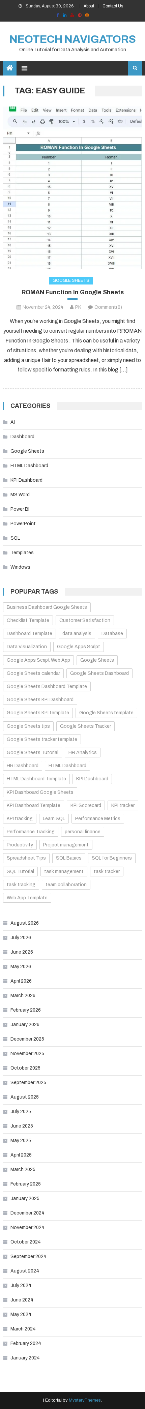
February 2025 (25, 1184)
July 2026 (20, 937)
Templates (22, 552)
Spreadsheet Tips (26, 858)
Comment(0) (108, 307)
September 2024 (28, 1256)
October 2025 (25, 1068)
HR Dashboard (22, 765)
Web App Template (27, 897)
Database (112, 633)
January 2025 (24, 1198)
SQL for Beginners (112, 858)
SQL (15, 538)
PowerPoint (23, 523)
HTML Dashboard (29, 465)
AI (12, 422)
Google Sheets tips (28, 726)
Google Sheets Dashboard (99, 673)
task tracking (21, 884)
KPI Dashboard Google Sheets (40, 792)
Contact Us (113, 6)
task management (64, 871)
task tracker (107, 871)
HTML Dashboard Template (36, 778)
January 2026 (24, 1024)
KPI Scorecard (85, 805)
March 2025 (22, 1169)
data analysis (76, 633)
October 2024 (25, 1242)
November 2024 (27, 1227)
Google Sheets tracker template (42, 739)
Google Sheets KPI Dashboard (40, 699)
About (89, 6)
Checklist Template (28, 620)
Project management (66, 844)
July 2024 (20, 1285)
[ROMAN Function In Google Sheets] (72, 188)
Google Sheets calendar (33, 673)
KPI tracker (123, 805)
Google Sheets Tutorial (32, 752)
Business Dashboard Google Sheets (47, 607)
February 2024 (25, 1343)
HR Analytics (82, 752)
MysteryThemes (85, 1400)
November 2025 (27, 1053)
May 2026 (20, 966)
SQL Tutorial (20, 871)
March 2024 (23, 1328)
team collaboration (66, 884)
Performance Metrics (97, 818)
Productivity (20, 844)
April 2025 (21, 1155)
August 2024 (24, 1270)
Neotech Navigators (72, 39)
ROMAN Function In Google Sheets (73, 292)
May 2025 (20, 1140)
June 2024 (21, 1299)
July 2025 (20, 1111)
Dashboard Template (29, 633)
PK (78, 307)
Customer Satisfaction (84, 620)
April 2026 (21, 981)
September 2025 (28, 1082)
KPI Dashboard (26, 480)
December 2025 (27, 1039)
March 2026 (22, 995)
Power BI (19, 509)
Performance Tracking (31, 831)
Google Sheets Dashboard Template (47, 686)
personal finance (82, 831)
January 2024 (25, 1357)
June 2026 (21, 952)
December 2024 (27, 1213)
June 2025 (21, 1126)
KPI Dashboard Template (33, 805)
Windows (20, 567)
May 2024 (20, 1314)
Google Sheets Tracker (85, 726)
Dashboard (22, 436)
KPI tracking (20, 818)
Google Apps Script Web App (38, 660)
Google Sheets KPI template (38, 712)
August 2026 (24, 923)
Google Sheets (71, 280)
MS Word (20, 494)
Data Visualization (27, 646)
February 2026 (25, 1010)
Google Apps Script (78, 646)
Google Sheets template (106, 712)
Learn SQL (54, 818)
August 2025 (24, 1097)
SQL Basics (69, 858)
